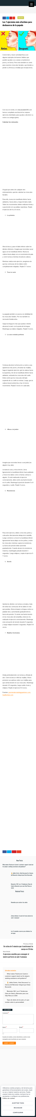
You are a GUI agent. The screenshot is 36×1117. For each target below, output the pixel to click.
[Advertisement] (18, 89)
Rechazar (18, 1108)
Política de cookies (8, 1098)
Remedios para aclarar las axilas (19, 902)
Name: (4, 1027)
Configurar (18, 1112)
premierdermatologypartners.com (19, 692)
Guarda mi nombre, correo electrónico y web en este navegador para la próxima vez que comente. (16, 1038)
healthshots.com (7, 695)
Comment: (5, 1013)
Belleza (20, 17)
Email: (21, 1027)
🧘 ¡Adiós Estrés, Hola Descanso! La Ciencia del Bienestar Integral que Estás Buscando (22, 874)
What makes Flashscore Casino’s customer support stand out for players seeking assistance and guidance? (17, 866)
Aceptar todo (18, 1103)
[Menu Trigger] (31, 4)
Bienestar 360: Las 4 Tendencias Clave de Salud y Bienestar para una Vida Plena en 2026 (21, 886)
